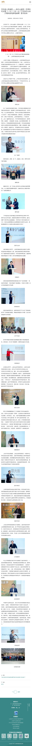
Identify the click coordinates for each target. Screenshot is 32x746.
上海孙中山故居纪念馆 (16, 720)
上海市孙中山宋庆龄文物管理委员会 (16, 718)
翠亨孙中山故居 (16, 728)
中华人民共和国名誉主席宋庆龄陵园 (16, 722)
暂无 (2, 684)
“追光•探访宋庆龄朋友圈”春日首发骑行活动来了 (13, 677)
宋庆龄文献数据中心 (16, 724)
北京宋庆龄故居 (16, 726)
